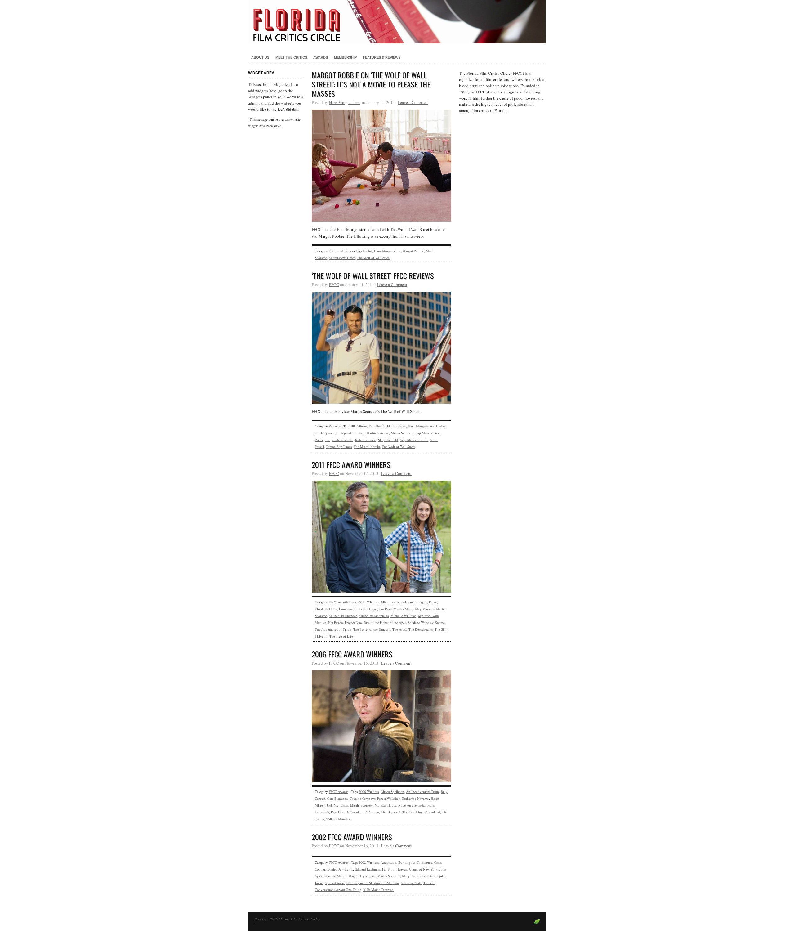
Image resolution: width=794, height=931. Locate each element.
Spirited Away (335, 882)
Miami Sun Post (402, 433)
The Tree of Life (341, 636)
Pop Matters (423, 433)
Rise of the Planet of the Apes (385, 622)
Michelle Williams (403, 615)
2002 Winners (369, 862)
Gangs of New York (423, 869)
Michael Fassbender (343, 615)
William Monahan (339, 819)
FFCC (334, 284)
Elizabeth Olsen (326, 608)
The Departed (390, 812)
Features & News (341, 250)
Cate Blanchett (337, 798)
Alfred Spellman (392, 791)
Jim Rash (385, 608)
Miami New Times (342, 257)
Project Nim (353, 622)
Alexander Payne (415, 602)
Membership (345, 57)
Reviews (335, 426)
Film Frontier (396, 426)
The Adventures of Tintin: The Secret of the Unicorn (352, 629)
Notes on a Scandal (412, 805)
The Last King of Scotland (421, 812)
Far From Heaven (394, 869)
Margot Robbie (413, 250)
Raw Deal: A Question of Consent (355, 812)
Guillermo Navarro (415, 798)
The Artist (399, 629)
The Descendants (420, 629)
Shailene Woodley (420, 622)
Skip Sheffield (388, 439)
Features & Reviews (381, 57)
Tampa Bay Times (339, 446)
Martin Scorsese (377, 433)
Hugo (373, 608)
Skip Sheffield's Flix (414, 439)
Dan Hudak (377, 426)
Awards (320, 57)
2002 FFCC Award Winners (352, 836)
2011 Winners (369, 602)
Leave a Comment (413, 102)
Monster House (385, 805)
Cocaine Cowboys (362, 798)
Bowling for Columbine (415, 862)
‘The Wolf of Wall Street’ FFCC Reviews (373, 275)
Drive (433, 602)
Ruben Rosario (365, 439)
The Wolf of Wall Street (373, 257)
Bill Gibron (359, 426)
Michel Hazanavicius (374, 615)
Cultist (367, 250)
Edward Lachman (367, 869)
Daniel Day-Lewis (340, 869)
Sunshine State (411, 882)
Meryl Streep (411, 876)
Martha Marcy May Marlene (414, 608)
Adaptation (388, 862)
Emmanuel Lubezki (353, 608)
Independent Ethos (350, 433)
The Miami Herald (367, 446)
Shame (440, 622)
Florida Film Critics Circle (397, 21)
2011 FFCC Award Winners (351, 464)
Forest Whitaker (388, 798)
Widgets (255, 97)
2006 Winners (369, 791)
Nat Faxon (335, 622)
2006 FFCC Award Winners (352, 654)
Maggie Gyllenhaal (362, 876)
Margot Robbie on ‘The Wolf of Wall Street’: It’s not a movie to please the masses (371, 84)
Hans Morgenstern (344, 102)
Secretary (428, 876)
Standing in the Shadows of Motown (372, 882)
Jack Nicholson (337, 805)
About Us (260, 57)
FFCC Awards (338, 602)
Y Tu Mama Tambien (378, 889)
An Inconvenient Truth (422, 791)
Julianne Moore (335, 876)
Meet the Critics (291, 57)
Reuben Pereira (342, 439)
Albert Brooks (391, 602)
